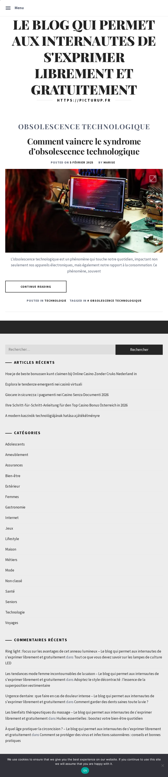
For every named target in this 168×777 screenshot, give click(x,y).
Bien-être (12, 475)
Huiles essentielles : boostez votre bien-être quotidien (99, 718)
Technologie (55, 301)
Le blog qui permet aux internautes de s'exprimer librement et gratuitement (84, 57)
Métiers (11, 559)
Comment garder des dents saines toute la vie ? (111, 701)
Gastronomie (15, 507)
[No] (162, 765)
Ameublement (16, 454)
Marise (109, 162)
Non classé (13, 580)
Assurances (14, 465)
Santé (10, 591)
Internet (12, 517)
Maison (10, 549)
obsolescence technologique (116, 301)
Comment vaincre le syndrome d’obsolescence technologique (84, 146)
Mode (9, 570)
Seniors (11, 601)
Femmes (12, 496)
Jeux (9, 528)
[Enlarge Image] (152, 178)
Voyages (11, 622)
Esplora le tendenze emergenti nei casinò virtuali (43, 384)
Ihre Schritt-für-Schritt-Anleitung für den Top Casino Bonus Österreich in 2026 (66, 405)
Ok (85, 770)
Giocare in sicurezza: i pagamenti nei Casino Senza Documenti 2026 (56, 394)
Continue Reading (36, 287)
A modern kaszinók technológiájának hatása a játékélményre (52, 415)
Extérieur (12, 486)
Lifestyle (12, 538)
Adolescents (15, 444)
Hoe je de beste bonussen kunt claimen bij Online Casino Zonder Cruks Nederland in (71, 373)
